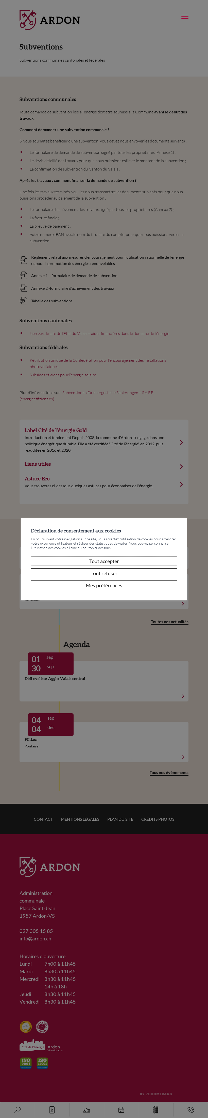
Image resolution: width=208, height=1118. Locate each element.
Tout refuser (104, 573)
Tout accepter (104, 561)
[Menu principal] (185, 17)
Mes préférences (104, 585)
